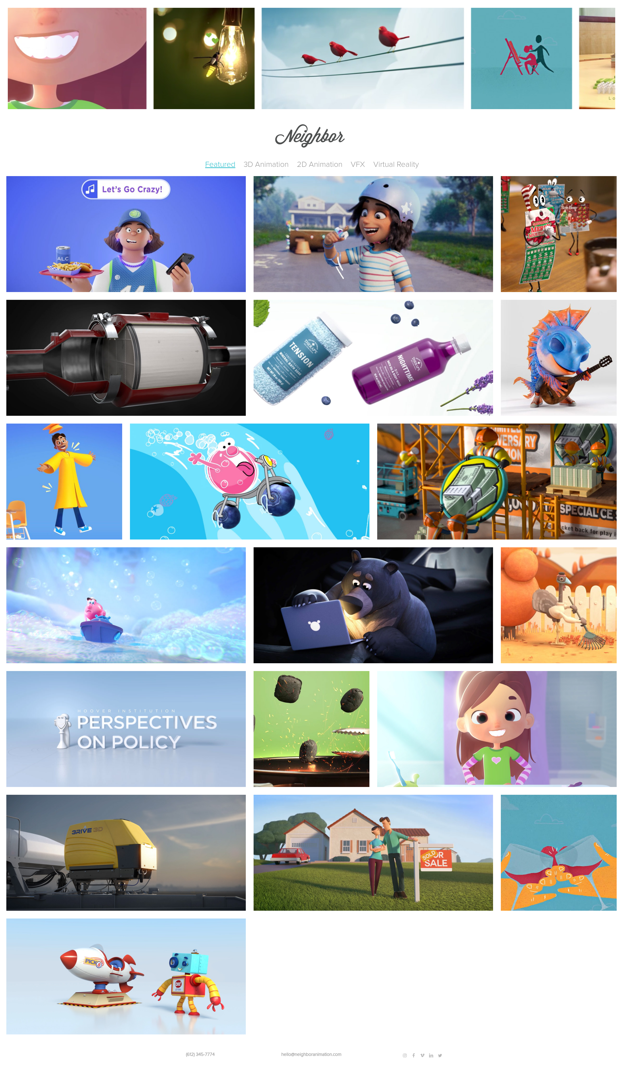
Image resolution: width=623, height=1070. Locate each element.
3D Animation (266, 164)
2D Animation (319, 164)
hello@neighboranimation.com (311, 1054)
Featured (220, 164)
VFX (358, 164)
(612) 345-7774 (200, 1054)
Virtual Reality (396, 164)
